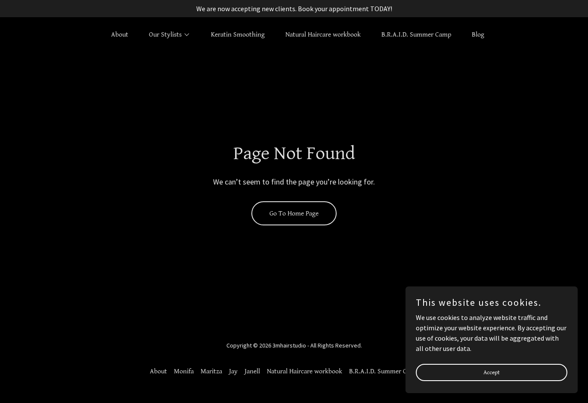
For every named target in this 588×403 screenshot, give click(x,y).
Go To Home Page (294, 213)
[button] (166, 35)
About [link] (119, 35)
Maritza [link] (211, 371)
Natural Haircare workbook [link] (323, 35)
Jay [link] (233, 371)
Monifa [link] (184, 371)
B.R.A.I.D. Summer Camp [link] (416, 35)
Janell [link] (252, 371)
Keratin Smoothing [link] (238, 35)
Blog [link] (478, 35)
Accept (491, 372)
